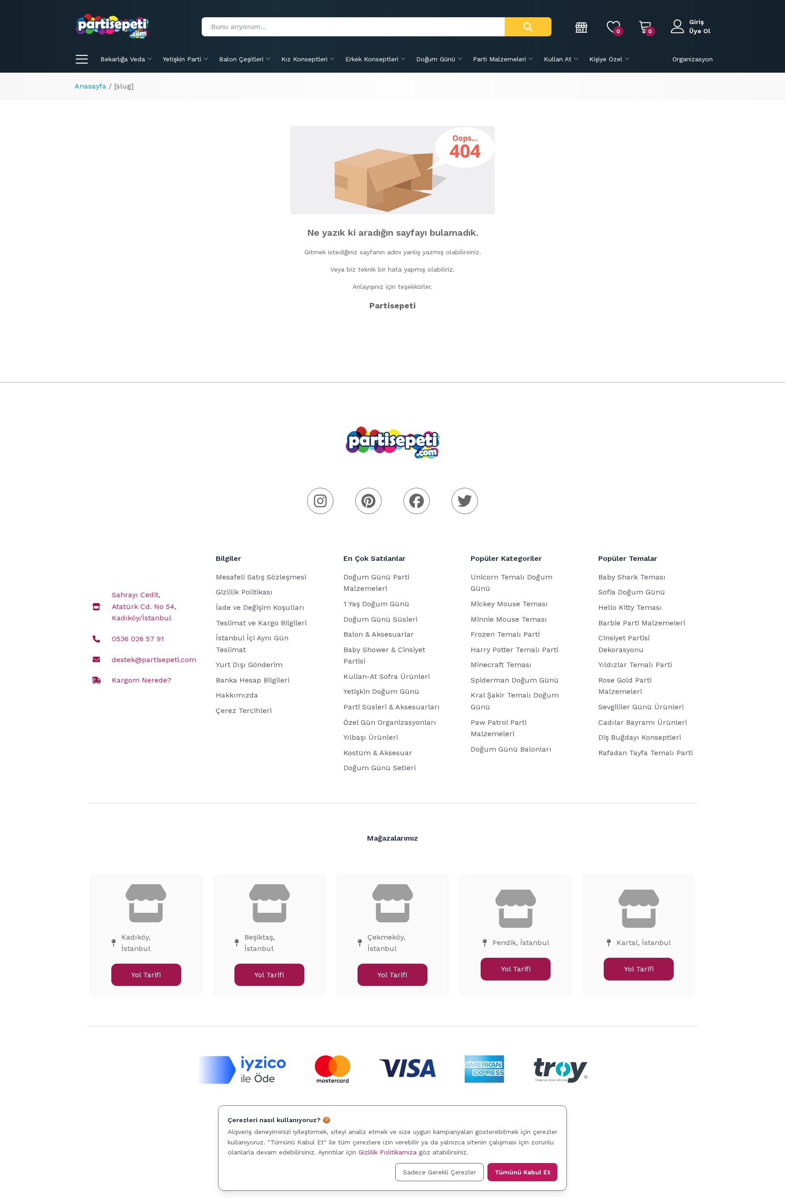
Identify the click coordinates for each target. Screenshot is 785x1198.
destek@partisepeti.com (154, 659)
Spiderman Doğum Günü (515, 680)
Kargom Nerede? (141, 680)
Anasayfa (90, 86)
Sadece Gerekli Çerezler (439, 1172)
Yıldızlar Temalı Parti (635, 664)
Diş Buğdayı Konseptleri (639, 737)
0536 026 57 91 (138, 638)
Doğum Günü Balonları (511, 749)
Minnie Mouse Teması (509, 619)
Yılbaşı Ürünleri (370, 737)
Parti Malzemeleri (499, 59)
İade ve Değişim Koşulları (260, 607)
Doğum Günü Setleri (379, 767)
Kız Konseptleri (304, 59)
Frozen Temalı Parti (505, 634)
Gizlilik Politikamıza (387, 1152)
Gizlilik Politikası (244, 592)
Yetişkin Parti (182, 59)
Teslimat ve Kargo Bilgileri (261, 623)
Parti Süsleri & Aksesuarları (391, 707)
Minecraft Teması (501, 664)
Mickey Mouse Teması (509, 603)
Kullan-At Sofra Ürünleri (386, 676)
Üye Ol (699, 31)
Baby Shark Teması (632, 577)
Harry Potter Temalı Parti (514, 649)
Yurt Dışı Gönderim (249, 664)
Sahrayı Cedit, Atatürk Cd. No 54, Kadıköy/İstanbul (144, 606)
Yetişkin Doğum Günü (381, 691)
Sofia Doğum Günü (631, 592)
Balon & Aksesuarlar (378, 634)
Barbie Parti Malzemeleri (641, 623)
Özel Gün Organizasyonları (389, 722)
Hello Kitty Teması (630, 607)
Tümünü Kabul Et (522, 1172)
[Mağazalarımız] (582, 26)
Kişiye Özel (605, 59)
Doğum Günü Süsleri (380, 619)
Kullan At (557, 59)
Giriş (696, 21)
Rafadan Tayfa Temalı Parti (645, 752)
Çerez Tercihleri (244, 710)
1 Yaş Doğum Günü (376, 603)
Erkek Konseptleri (371, 59)
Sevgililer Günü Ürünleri (641, 707)
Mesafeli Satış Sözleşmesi (261, 577)
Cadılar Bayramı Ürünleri (642, 722)
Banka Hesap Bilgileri (252, 680)
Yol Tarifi (146, 974)
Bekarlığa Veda (122, 59)
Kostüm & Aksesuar (377, 752)
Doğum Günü (435, 59)
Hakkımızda (237, 695)
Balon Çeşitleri (241, 59)
